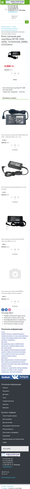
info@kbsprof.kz (13, 11)
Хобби (5, 442)
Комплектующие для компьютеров (13, 439)
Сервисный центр (8, 401)
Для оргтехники (7, 422)
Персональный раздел (8, 477)
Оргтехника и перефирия (10, 432)
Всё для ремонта (8, 429)
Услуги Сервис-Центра (10, 416)
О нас (4, 398)
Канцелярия (6, 436)
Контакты (5, 404)
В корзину (15, 150)
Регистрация (10, 486)
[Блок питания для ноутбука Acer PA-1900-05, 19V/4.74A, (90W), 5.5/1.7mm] (15, 221)
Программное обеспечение (11, 426)
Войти (4, 486)
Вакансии (6, 408)
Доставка (5, 394)
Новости (5, 388)
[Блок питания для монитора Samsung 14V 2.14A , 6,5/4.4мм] (15, 169)
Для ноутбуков (7, 419)
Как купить (6, 391)
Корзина (5, 488)
